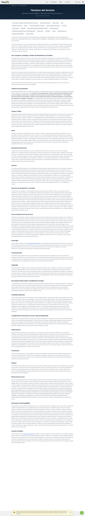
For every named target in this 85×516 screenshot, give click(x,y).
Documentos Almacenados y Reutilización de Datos (37, 28)
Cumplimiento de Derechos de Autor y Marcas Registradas (23, 31)
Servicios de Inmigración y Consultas (37, 25)
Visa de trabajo (54, 2)
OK (70, 512)
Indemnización (40, 31)
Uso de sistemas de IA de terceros (53, 25)
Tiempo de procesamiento (45, 22)
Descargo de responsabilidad (18, 33)
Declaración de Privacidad (34, 243)
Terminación (47, 31)
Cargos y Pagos (56, 22)
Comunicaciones (15, 28)
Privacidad (64, 25)
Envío (62, 22)
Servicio (25, 25)
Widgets (60, 2)
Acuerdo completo (29, 33)
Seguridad (23, 28)
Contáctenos (67, 2)
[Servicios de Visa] (5, 2)
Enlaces (54, 31)
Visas (47, 2)
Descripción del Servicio (17, 25)
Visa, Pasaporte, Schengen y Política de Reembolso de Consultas (25, 22)
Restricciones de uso (62, 31)
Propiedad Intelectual (54, 28)
